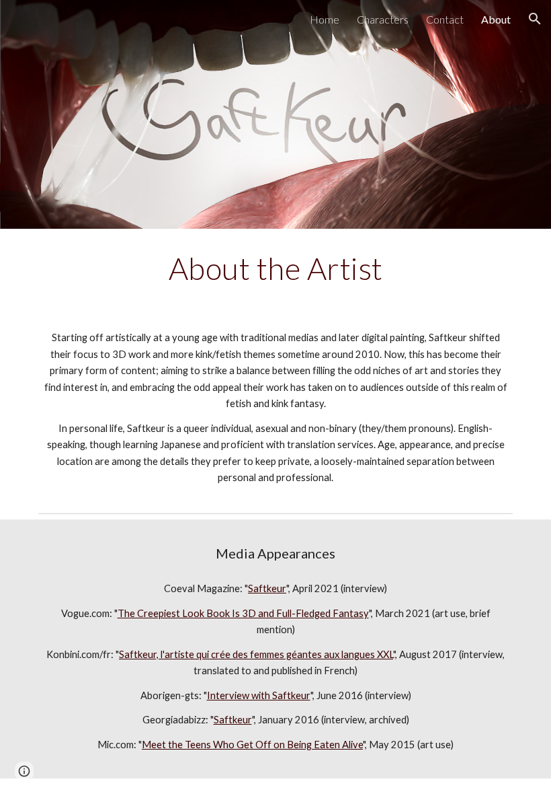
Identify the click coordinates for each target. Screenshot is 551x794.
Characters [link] (383, 19)
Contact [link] (445, 19)
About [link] (496, 19)
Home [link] (324, 19)
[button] (535, 19)
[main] (275, 268)
